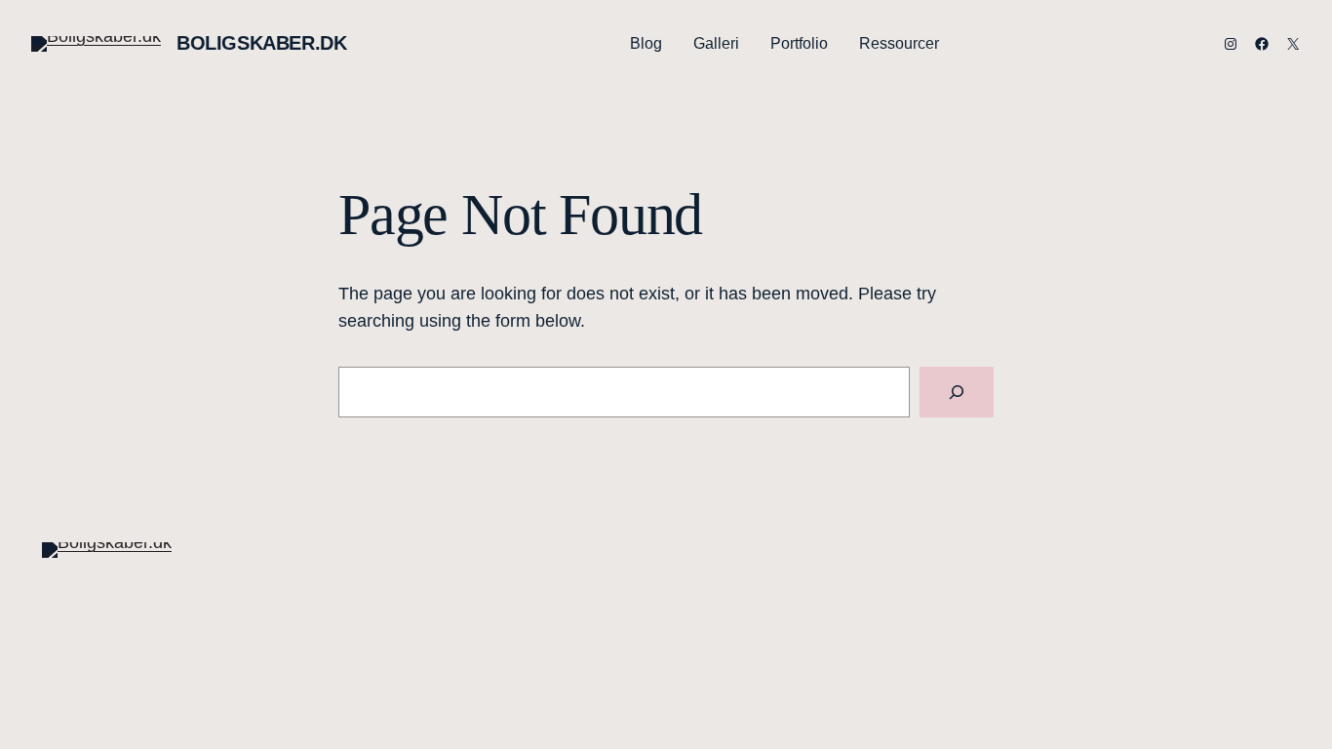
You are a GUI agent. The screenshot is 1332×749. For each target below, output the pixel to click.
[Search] (957, 392)
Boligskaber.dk (261, 43)
